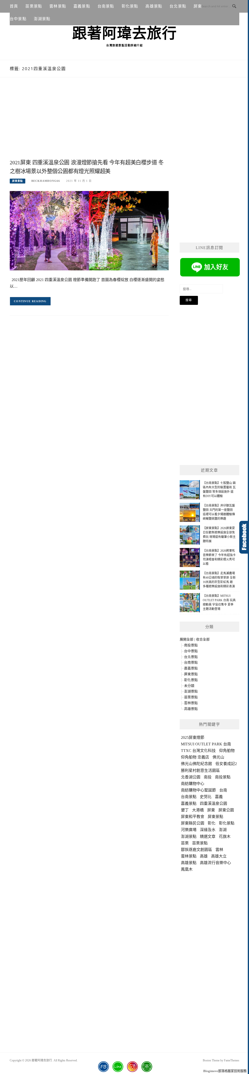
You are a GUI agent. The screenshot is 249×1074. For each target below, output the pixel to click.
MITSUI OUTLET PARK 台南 (206, 744)
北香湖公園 (190, 777)
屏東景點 (17, 181)
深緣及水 (207, 830)
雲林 (219, 850)
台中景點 (18, 19)
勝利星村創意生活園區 (200, 770)
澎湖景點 (42, 19)
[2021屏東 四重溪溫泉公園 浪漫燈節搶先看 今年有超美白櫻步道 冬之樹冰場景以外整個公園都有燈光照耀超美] (89, 230)
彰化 (211, 823)
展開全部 (186, 639)
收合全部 (203, 639)
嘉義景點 (81, 6)
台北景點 (177, 6)
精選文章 (207, 836)
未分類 (189, 686)
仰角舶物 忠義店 (195, 757)
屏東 (211, 810)
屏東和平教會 (192, 817)
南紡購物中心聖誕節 (198, 790)
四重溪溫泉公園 (213, 803)
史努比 (206, 797)
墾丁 (185, 810)
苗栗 (185, 843)
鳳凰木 (187, 869)
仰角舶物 (227, 751)
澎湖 (223, 830)
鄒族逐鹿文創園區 (196, 850)
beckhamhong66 (45, 180)
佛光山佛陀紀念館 (196, 764)
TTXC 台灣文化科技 (198, 751)
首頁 (14, 6)
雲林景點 (57, 6)
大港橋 (198, 810)
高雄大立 (219, 856)
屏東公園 (226, 810)
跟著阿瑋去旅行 (124, 33)
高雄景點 (153, 6)
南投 (208, 777)
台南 (223, 790)
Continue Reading (30, 301)
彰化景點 (130, 6)
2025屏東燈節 (192, 737)
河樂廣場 (188, 830)
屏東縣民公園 (192, 823)
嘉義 (219, 797)
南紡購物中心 (192, 784)
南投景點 (191, 645)
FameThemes (231, 1060)
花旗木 (225, 836)
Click (244, 537)
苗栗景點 (33, 6)
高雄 (204, 856)
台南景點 (106, 6)
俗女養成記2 (226, 764)
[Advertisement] (89, 124)
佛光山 (218, 757)
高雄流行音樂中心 (215, 863)
